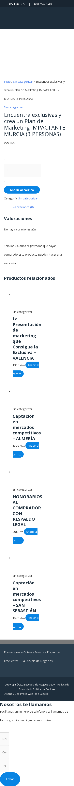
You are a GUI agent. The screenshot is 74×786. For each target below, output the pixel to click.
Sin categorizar (23, 81)
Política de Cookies (44, 689)
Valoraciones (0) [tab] (23, 207)
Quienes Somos (33, 652)
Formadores (12, 652)
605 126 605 (16, 4)
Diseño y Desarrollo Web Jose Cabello (26, 694)
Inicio (7, 81)
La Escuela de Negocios (37, 661)
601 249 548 (40, 4)
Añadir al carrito (22, 190)
